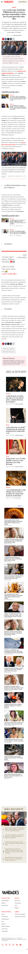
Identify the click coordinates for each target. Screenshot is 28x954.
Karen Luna (18, 497)
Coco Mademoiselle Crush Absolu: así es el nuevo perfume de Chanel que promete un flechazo (16, 493)
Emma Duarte (18, 235)
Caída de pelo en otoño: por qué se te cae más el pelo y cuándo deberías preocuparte (15, 399)
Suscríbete (22, 1)
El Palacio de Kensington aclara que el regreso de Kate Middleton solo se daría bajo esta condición (18, 232)
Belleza (8, 393)
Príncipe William (8, 352)
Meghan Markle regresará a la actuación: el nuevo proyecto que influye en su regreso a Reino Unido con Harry (14, 851)
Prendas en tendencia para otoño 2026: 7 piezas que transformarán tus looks (15, 843)
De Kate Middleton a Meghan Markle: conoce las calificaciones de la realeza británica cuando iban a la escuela (18, 107)
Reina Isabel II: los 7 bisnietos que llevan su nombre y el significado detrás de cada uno (13, 859)
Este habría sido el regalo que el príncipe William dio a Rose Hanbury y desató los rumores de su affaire (18, 221)
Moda (7, 425)
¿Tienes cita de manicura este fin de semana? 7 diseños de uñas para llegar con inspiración (14, 836)
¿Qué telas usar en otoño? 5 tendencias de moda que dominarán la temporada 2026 (15, 430)
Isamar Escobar (19, 404)
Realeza (14, 7)
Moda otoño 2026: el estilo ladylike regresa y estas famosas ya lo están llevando (15, 461)
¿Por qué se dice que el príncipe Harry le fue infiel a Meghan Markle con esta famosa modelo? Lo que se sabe (18, 98)
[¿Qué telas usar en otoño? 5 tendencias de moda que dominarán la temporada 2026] (16, 415)
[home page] (9, 2)
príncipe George (8, 349)
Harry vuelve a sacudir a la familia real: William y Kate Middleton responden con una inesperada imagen (15, 829)
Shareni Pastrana (17, 35)
